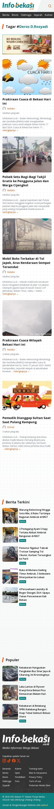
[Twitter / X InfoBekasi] (18, 760)
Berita (5, 15)
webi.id (44, 805)
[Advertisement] (27, 473)
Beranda (6, 768)
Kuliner (49, 15)
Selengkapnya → (10, 130)
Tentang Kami (36, 768)
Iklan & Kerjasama (38, 772)
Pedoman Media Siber (39, 785)
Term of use (35, 781)
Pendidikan (20, 777)
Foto (17, 781)
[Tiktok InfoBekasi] (9, 760)
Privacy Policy (35, 777)
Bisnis (15, 15)
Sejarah (38, 15)
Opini (17, 772)
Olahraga (26, 15)
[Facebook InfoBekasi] (14, 760)
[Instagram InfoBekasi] (4, 760)
